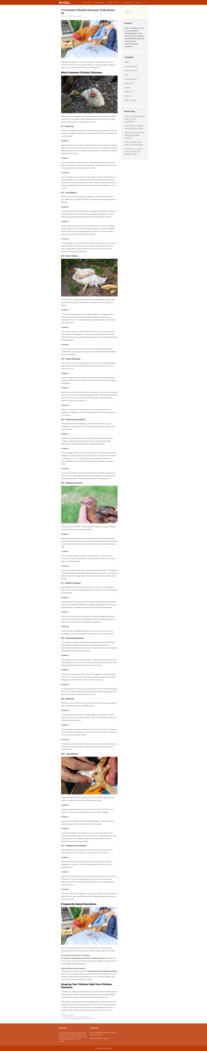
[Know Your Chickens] (64, 2)
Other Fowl (128, 92)
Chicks (117, 2)
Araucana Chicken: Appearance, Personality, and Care (79, 1018)
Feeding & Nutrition (100, 2)
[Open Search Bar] (145, 2)
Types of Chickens (87, 2)
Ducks (127, 75)
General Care (138, 2)
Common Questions (127, 2)
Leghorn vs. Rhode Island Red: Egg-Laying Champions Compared (134, 135)
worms (106, 1010)
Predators (128, 96)
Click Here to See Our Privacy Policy (99, 1038)
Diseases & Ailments (69, 1015)
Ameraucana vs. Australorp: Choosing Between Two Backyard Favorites (134, 151)
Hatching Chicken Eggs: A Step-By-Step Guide (76, 1017)
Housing (110, 2)
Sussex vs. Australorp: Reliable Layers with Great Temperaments (135, 119)
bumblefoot (77, 797)
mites (98, 1010)
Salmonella (64, 974)
